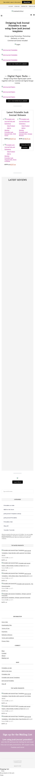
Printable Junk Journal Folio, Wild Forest (10, 133)
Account (11, 6)
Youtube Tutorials (9, 530)
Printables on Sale (9, 505)
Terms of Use (32, 6)
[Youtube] (18, 755)
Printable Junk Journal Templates (11, 677)
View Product (11, 126)
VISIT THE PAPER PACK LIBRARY (17, 101)
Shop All (6, 526)
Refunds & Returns (7, 635)
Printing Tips (24, 6)
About (3, 656)
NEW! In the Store (7, 671)
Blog (3, 651)
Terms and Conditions (8, 638)
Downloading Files (7, 625)
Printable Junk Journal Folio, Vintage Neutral (25, 133)
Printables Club (8, 522)
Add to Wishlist (8, 129)
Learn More (17, 482)
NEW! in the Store (9, 509)
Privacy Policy (5, 641)
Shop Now (27, 2)
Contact (4, 653)
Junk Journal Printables (10, 518)
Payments (4, 631)
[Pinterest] (16, 755)
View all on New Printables (26, 146)
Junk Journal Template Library (12, 513)
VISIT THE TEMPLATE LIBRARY (17, 64)
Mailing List (5, 658)
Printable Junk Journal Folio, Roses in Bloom (10, 159)
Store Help (17, 6)
